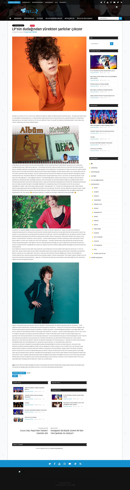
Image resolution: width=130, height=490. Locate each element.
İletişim (96, 196)
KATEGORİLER (69, 18)
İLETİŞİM (40, 18)
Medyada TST (98, 212)
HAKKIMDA (18, 18)
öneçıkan (63, 2)
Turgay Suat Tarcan (100, 253)
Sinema (96, 241)
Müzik (28, 373)
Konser (96, 208)
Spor (95, 249)
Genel (96, 188)
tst (56, 2)
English (96, 192)
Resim (96, 225)
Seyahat (96, 233)
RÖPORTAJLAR (29, 18)
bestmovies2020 (37, 2)
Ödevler (96, 220)
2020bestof (26, 2)
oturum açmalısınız (56, 448)
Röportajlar (97, 229)
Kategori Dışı (98, 204)
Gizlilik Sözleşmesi (84, 18)
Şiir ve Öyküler (98, 237)
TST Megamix (98, 245)
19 (82, 399)
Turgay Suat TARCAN (30, 32)
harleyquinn (49, 2)
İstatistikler (97, 200)
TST (74, 485)
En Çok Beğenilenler (53, 18)
